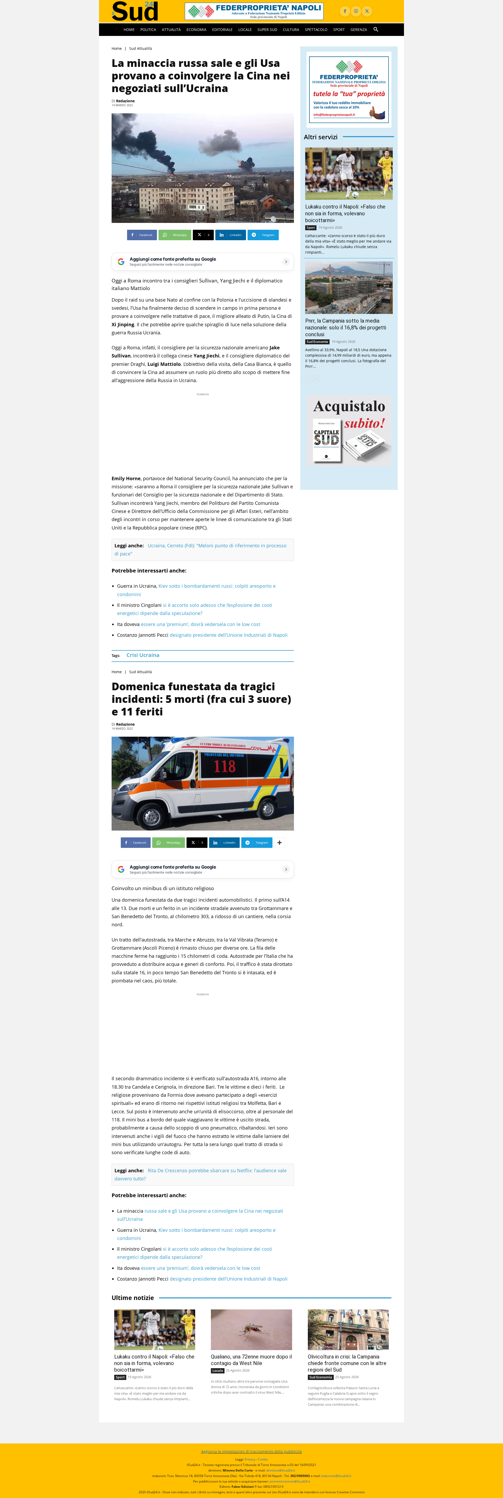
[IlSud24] (142, 11)
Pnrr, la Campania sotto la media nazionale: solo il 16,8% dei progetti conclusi (345, 328)
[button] (376, 29)
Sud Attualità (140, 48)
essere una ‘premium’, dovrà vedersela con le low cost (200, 624)
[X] (367, 11)
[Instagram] (356, 11)
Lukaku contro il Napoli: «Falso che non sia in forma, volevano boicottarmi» (345, 213)
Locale (217, 1370)
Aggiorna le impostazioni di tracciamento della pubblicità (251, 1451)
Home (117, 48)
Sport (311, 227)
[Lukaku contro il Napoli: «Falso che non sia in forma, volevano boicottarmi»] (349, 173)
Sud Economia (317, 341)
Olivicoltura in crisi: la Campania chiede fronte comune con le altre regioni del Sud (347, 1363)
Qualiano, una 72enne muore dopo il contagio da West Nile (251, 1359)
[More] (279, 842)
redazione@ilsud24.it (336, 1476)
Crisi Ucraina (143, 655)
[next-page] (315, 379)
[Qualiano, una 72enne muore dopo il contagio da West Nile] (251, 1329)
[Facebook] (345, 11)
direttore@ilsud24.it (280, 1470)
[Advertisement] (203, 433)
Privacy (250, 1459)
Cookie (263, 1459)
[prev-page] (307, 379)
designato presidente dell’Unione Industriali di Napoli (229, 635)
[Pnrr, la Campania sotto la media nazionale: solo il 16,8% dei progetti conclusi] (349, 287)
